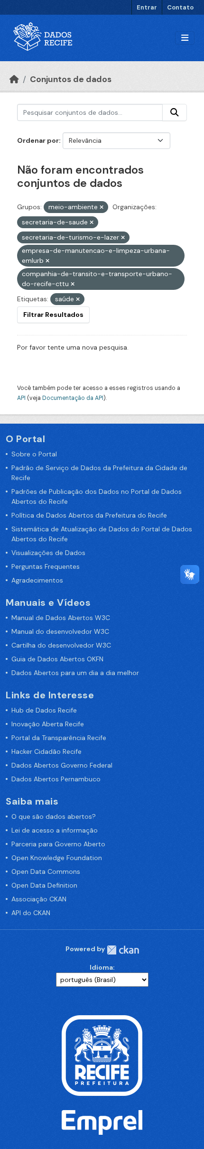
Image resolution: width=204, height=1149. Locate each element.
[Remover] (101, 207)
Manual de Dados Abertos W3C (60, 617)
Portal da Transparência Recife (58, 737)
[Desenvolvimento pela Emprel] (102, 1122)
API (21, 398)
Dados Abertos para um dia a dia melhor (75, 672)
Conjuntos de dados (70, 79)
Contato (180, 7)
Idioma (101, 967)
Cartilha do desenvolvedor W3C (61, 645)
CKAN (123, 950)
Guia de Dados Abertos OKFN (57, 659)
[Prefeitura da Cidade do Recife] (102, 1054)
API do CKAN (30, 912)
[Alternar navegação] (185, 38)
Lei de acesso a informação (54, 830)
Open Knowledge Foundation (56, 857)
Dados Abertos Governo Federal (61, 765)
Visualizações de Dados (48, 552)
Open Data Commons (45, 871)
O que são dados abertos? (53, 816)
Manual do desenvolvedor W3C (60, 631)
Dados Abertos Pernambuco (56, 779)
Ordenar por (38, 140)
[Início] (14, 79)
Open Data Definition (44, 885)
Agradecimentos (37, 580)
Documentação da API (72, 398)
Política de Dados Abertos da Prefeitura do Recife (89, 515)
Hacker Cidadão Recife (46, 751)
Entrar (147, 7)
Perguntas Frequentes (45, 566)
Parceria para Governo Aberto (58, 844)
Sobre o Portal (34, 454)
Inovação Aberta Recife (47, 724)
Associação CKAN (38, 899)
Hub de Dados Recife (44, 710)
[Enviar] (174, 112)
